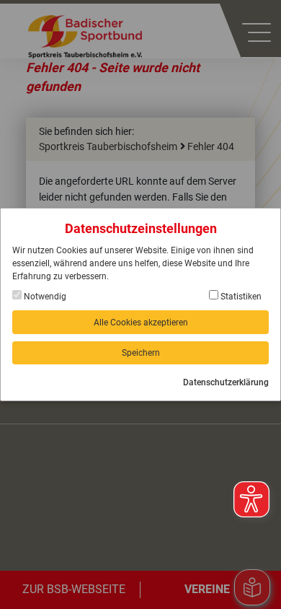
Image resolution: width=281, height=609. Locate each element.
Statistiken (240, 297)
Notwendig (44, 297)
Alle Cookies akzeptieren (141, 322)
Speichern (141, 353)
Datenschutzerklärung (226, 382)
